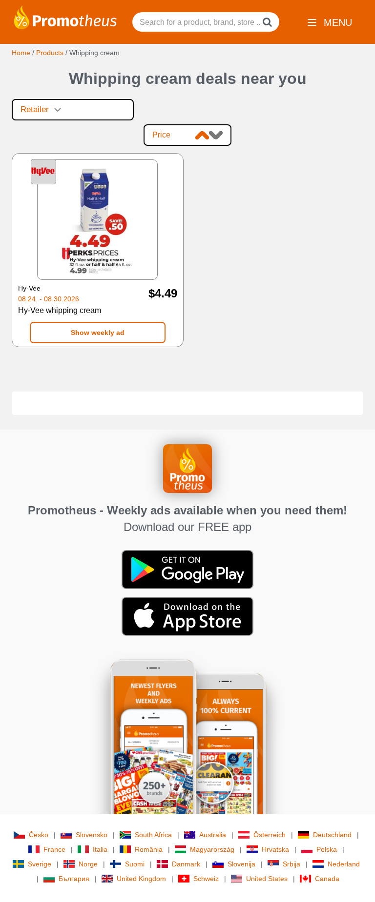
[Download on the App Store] (187, 616)
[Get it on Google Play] (187, 569)
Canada (327, 878)
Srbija (291, 864)
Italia (100, 849)
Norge (88, 864)
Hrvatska (275, 849)
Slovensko (91, 835)
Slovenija (241, 864)
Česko (38, 835)
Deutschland (332, 835)
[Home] (65, 16)
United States (267, 878)
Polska (326, 849)
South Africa (153, 835)
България (74, 878)
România (149, 849)
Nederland (344, 864)
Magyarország (212, 849)
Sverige (39, 864)
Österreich (269, 835)
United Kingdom (141, 878)
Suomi (135, 864)
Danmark (186, 864)
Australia (212, 835)
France (54, 849)
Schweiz (206, 878)
